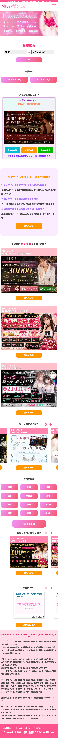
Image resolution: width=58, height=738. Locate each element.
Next (53, 425)
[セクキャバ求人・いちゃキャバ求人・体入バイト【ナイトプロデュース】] (13, 6)
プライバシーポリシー (23, 728)
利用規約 (7, 728)
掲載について (41, 728)
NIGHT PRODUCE (36, 732)
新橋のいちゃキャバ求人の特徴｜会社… (28, 595)
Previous (49, 425)
